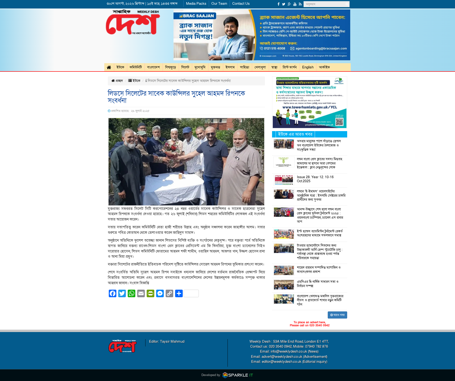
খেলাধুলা (260, 67)
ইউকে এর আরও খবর (295, 134)
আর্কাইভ (324, 67)
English (308, 67)
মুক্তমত (215, 67)
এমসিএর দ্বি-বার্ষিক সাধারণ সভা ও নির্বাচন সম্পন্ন (317, 284)
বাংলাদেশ (153, 67)
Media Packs (196, 3)
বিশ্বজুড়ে (170, 67)
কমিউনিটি (136, 67)
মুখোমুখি (200, 67)
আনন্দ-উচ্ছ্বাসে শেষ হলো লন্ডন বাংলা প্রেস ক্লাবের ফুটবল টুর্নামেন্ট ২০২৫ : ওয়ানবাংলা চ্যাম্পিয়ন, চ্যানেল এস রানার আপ (320, 215)
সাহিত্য (244, 67)
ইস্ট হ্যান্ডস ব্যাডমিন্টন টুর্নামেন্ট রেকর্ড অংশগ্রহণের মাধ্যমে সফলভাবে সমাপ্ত (320, 233)
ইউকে (120, 67)
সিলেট (185, 67)
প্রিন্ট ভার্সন (290, 67)
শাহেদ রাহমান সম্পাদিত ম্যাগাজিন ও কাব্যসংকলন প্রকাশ (319, 270)
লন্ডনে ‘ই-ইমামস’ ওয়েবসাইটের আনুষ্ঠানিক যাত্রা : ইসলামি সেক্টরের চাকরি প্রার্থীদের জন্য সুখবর (321, 195)
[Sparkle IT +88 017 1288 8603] (238, 375)
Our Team (219, 3)
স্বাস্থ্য (274, 67)
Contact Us (241, 3)
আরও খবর (339, 315)
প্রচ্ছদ (119, 80)
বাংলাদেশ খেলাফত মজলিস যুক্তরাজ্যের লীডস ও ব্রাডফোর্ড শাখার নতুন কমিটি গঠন (320, 300)
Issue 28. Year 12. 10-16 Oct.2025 (315, 179)
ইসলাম (230, 67)
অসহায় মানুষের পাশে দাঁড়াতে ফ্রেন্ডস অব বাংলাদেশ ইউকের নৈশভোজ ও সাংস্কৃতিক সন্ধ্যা (319, 145)
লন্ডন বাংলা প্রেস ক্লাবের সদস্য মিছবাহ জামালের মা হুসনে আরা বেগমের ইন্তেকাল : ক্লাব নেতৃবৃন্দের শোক (319, 163)
